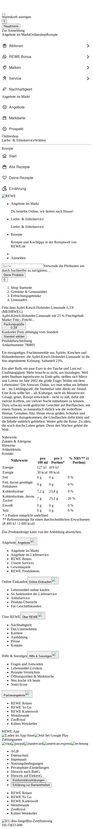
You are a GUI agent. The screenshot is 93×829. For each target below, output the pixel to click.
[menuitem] (46, 45)
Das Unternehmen (24, 629)
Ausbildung (19, 637)
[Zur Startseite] (17, 9)
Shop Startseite (21, 288)
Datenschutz (19, 755)
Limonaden (19, 300)
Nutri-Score (19, 684)
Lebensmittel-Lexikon (26, 668)
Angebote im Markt (25, 551)
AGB (15, 751)
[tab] (46, 437)
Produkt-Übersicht (24, 602)
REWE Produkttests (25, 571)
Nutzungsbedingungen (27, 763)
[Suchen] (49, 271)
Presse (15, 641)
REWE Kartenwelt (24, 711)
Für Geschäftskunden (26, 606)
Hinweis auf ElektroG (26, 776)
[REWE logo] (9, 196)
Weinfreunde (20, 715)
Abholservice (20, 598)
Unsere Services (22, 563)
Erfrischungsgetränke (26, 296)
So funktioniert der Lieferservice (34, 594)
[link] (51, 207)
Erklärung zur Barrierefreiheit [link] (31, 785)
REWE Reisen (21, 703)
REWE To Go (21, 707)
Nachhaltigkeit (21, 625)
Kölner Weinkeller (24, 724)
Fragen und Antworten (27, 664)
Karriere (17, 633)
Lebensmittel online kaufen (30, 590)
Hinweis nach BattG (25, 772)
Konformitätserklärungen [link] (28, 780)
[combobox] (23, 266)
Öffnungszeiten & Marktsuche (32, 676)
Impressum (18, 759)
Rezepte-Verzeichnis (25, 672)
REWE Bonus (21, 559)
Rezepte (44, 240)
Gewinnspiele (20, 567)
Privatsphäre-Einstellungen (30, 767)
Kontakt (16, 645)
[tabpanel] (46, 491)
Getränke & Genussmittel (29, 292)
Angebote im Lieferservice (30, 555)
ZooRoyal (18, 719)
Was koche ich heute (25, 680)
